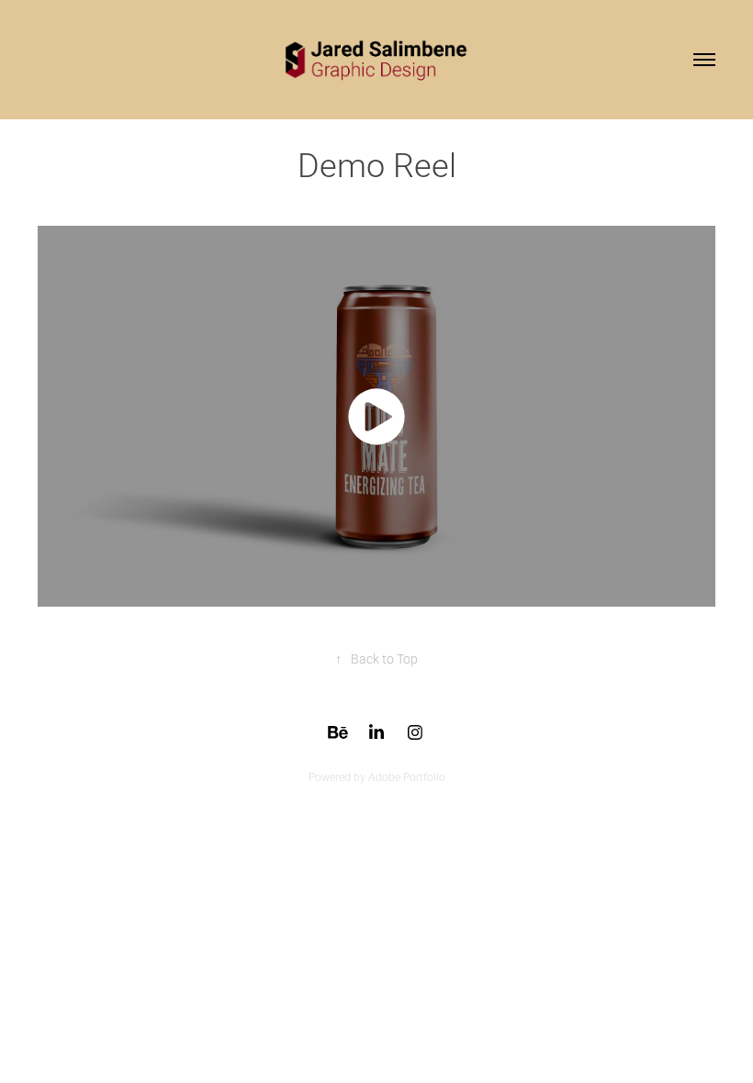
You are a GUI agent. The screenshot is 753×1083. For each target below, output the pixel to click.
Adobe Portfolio (406, 776)
